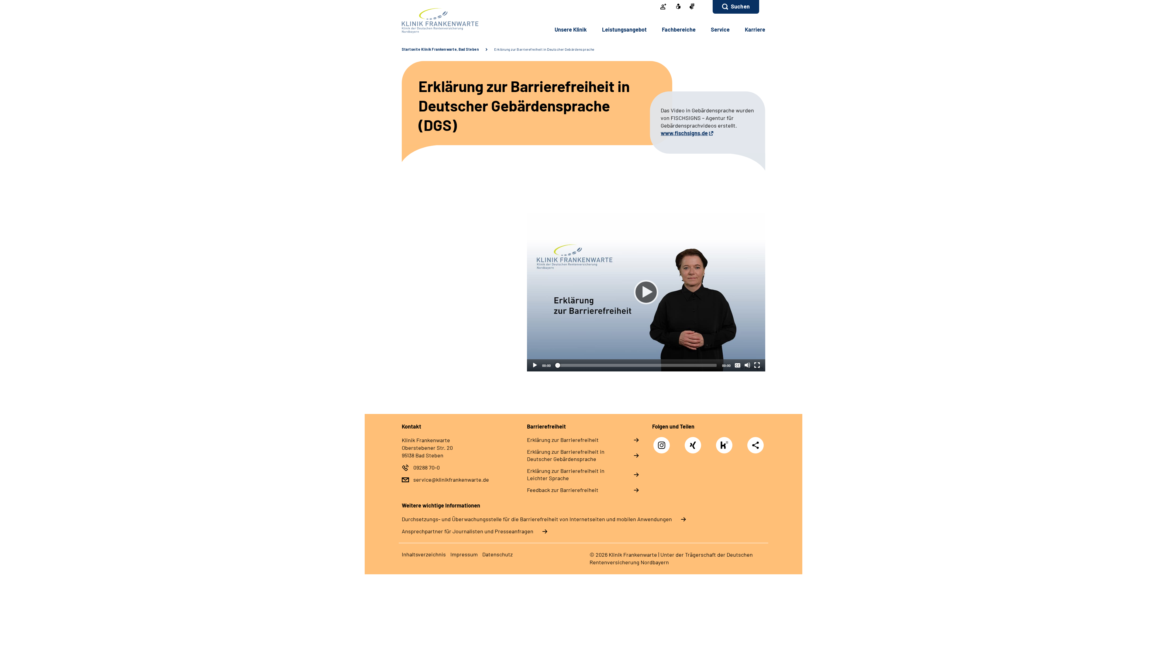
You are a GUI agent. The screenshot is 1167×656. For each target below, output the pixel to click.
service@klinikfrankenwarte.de (451, 479)
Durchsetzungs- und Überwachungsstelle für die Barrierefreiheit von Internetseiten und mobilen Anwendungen (537, 519)
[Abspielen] (646, 292)
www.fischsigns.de (684, 133)
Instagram (663, 442)
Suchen (740, 6)
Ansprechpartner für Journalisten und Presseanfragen (467, 531)
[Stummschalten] (747, 365)
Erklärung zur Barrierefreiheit (563, 439)
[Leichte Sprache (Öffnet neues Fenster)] (678, 7)
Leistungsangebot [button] (624, 29)
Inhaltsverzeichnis (424, 554)
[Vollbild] (757, 365)
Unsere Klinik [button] (571, 29)
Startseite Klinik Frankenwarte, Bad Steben (440, 49)
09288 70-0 (426, 467)
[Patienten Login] (663, 7)
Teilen (755, 445)
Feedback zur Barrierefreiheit (562, 490)
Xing (693, 442)
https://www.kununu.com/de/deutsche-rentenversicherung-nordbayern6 (725, 446)
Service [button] (720, 29)
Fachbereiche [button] (679, 29)
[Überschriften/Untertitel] (737, 365)
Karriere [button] (755, 29)
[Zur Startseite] (443, 20)
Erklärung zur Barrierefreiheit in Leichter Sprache (565, 474)
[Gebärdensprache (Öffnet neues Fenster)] (692, 7)
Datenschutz (497, 554)
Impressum (464, 554)
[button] (736, 7)
